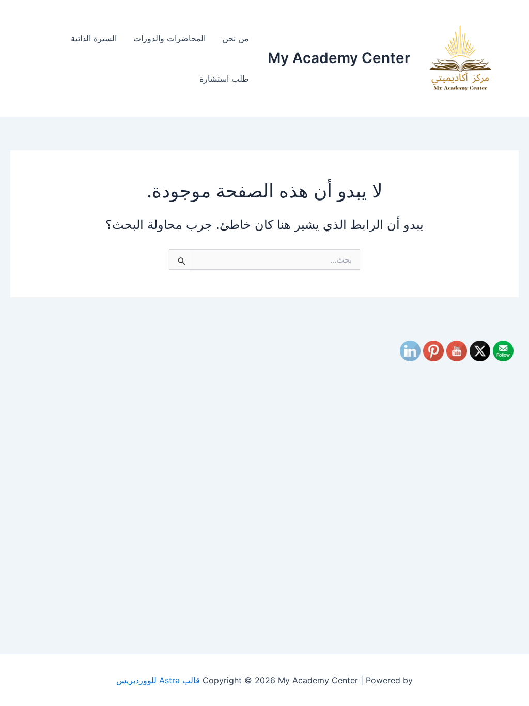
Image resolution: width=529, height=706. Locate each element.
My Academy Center (339, 58)
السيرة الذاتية (94, 38)
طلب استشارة (224, 78)
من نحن (235, 38)
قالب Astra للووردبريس (158, 680)
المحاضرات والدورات (169, 38)
